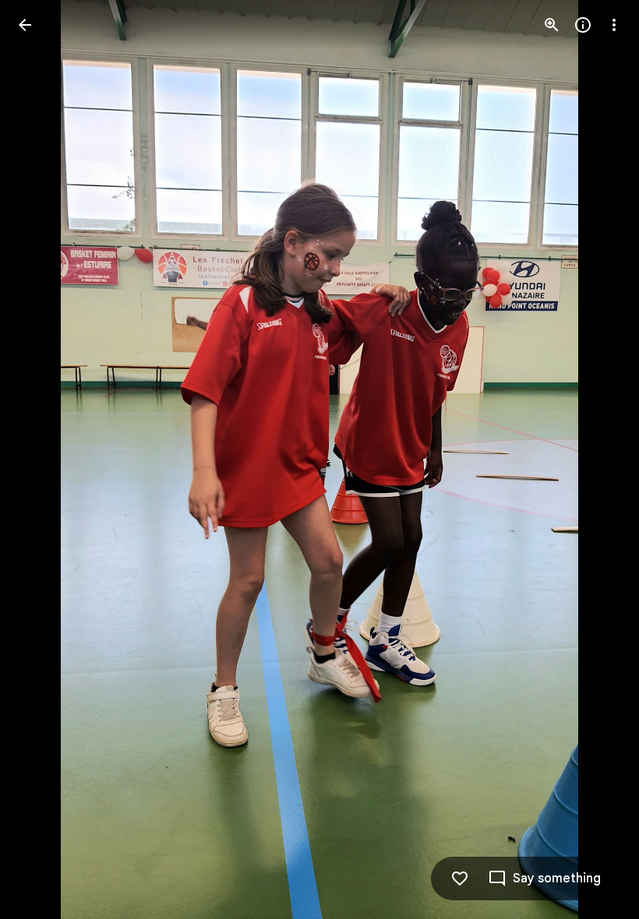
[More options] (614, 24)
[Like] (459, 878)
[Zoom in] (551, 24)
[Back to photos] (25, 25)
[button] (43, 459)
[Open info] (582, 24)
